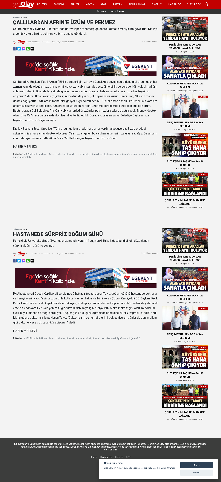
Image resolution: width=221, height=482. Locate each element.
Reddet (196, 472)
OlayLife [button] (192, 4)
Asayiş (90, 4)
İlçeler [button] (172, 4)
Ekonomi (59, 4)
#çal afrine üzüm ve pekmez (135, 154)
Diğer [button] (155, 4)
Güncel (75, 4)
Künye (94, 457)
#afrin (153, 154)
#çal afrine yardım (112, 154)
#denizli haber (41, 154)
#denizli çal (97, 154)
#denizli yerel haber (75, 154)
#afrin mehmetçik (21, 157)
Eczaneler (101, 11)
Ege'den (117, 4)
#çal (88, 154)
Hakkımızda (106, 457)
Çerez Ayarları (168, 468)
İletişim (119, 457)
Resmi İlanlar (137, 4)
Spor (103, 4)
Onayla (196, 465)
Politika (42, 4)
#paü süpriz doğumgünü (128, 338)
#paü (88, 338)
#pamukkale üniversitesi (104, 338)
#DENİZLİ (28, 154)
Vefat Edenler (117, 11)
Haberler (16, 18)
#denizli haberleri (57, 154)
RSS (128, 457)
